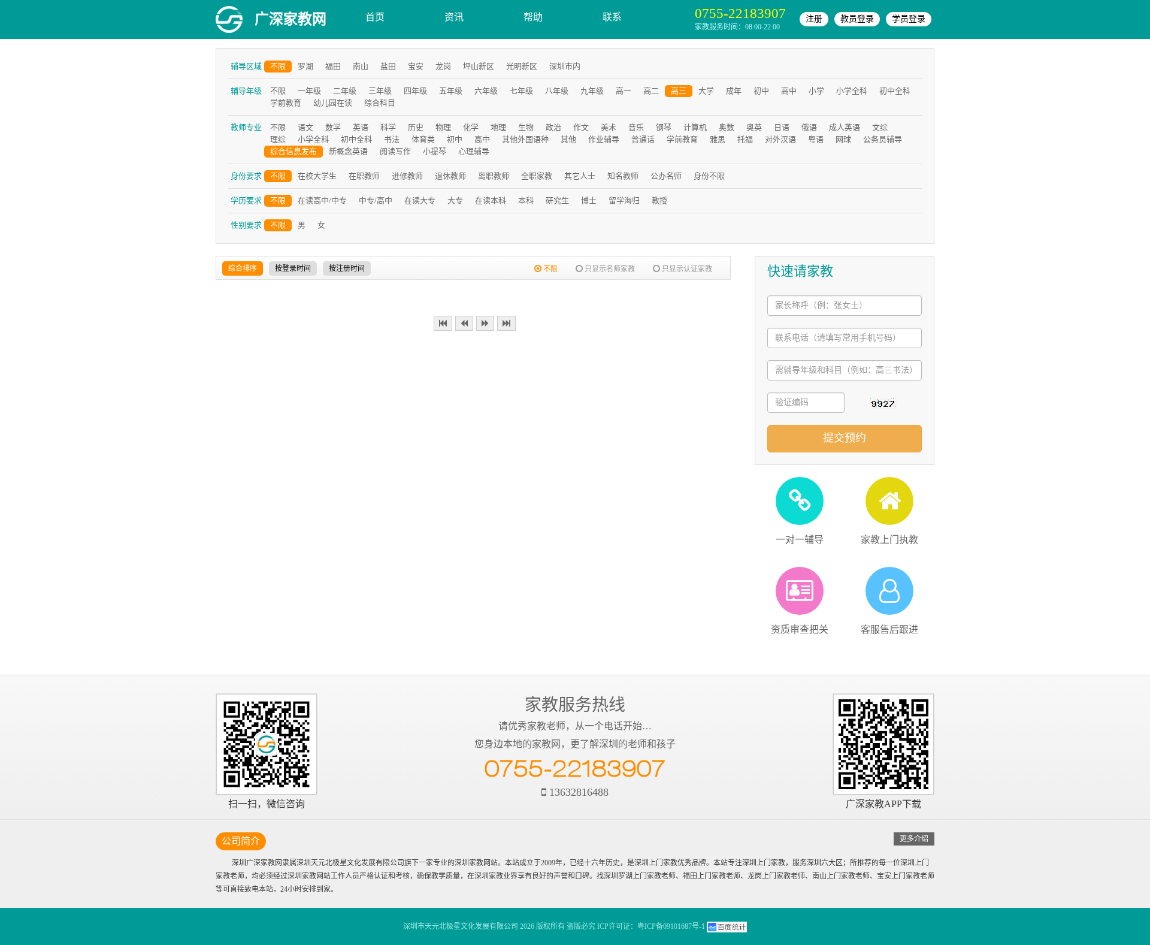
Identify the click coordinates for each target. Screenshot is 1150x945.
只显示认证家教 (686, 269)
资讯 (454, 17)
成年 (734, 90)
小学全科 (851, 90)
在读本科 (490, 200)
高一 (623, 90)
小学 (816, 90)
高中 (789, 90)
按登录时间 (293, 268)
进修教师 (407, 175)
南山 (360, 66)
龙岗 (443, 66)
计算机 (695, 127)
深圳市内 (564, 66)
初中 (761, 90)
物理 (443, 127)
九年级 (592, 90)
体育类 (423, 139)
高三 (678, 90)
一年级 (309, 90)
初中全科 (894, 90)
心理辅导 (473, 151)
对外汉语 (780, 139)
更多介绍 (914, 839)
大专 (455, 200)
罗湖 (305, 66)
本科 (526, 200)
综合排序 (242, 268)
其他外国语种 (525, 139)
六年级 (486, 90)
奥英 (754, 127)
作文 (581, 127)
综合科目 (379, 102)
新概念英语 (348, 151)
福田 (333, 66)
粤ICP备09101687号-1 (671, 926)
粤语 (816, 139)
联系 (612, 17)
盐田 (388, 66)
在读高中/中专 (322, 200)
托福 (745, 139)
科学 (388, 127)
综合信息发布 (293, 151)
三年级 (380, 90)
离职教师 (493, 175)
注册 (814, 18)
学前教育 (285, 102)
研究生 (557, 200)
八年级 (556, 90)
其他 (568, 139)
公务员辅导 (882, 139)
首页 (375, 17)
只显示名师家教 (609, 269)
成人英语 (844, 127)
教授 (659, 200)
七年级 (521, 90)
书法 (392, 139)
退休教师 (450, 175)
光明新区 (521, 66)
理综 (278, 139)
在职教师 (364, 175)
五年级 (450, 90)
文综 (880, 127)
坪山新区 (478, 66)
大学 (706, 90)
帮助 (533, 17)
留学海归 (624, 200)
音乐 (636, 127)
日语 (781, 127)
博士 (589, 200)
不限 (278, 66)
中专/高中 (375, 200)
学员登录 (908, 18)
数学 (333, 127)
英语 (360, 127)
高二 (651, 90)
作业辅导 (603, 139)
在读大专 (419, 200)
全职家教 (536, 175)
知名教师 (622, 175)
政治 (553, 127)
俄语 (809, 127)
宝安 (415, 66)
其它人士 (579, 175)
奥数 (726, 127)
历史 (415, 127)
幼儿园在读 (332, 102)
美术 (608, 127)
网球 (843, 139)
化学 (471, 127)
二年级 (344, 90)
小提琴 (434, 151)
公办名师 (666, 175)
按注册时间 (347, 268)
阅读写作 (395, 151)
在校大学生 (317, 175)
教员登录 (857, 18)
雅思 (717, 139)
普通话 (643, 139)
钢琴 (663, 127)
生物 (526, 127)
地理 (498, 127)
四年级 (415, 90)
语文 (305, 127)
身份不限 (709, 175)
